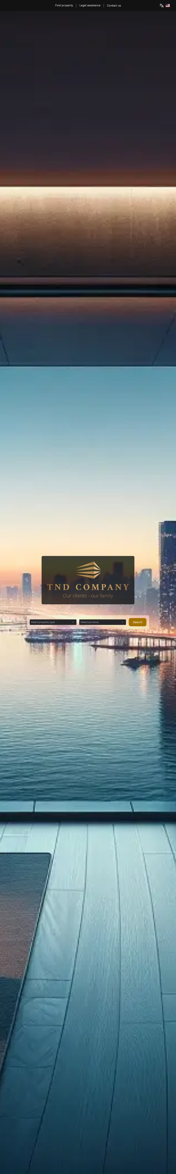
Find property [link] (64, 5)
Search (137, 622)
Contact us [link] (114, 5)
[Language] (164, 5)
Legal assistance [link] (90, 5)
